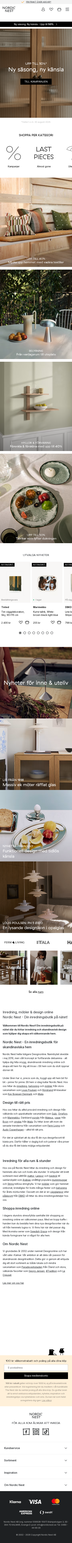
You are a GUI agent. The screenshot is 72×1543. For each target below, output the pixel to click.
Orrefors (62, 1113)
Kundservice (12, 1448)
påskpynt (8, 1195)
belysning (33, 1086)
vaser (58, 1117)
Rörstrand (47, 1090)
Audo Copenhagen (13, 1129)
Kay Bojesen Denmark (20, 1094)
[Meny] (67, 9)
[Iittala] (43, 942)
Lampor (39, 1175)
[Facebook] (26, 1431)
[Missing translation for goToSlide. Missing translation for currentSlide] (20, 633)
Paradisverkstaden (32, 1267)
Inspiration (10, 1472)
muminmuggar (59, 1179)
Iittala (40, 1094)
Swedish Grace (38, 1231)
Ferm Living (54, 1125)
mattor (30, 1175)
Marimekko (14, 1117)
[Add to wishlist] (20, 622)
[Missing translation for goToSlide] (24, 633)
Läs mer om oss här (13, 1283)
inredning (22, 1086)
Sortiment (10, 1460)
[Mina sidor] (43, 9)
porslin (36, 1117)
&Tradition (51, 1271)
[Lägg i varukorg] (27, 622)
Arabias (27, 1179)
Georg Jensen (37, 1271)
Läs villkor (47, 1400)
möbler (48, 1086)
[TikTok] (46, 1431)
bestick (53, 1175)
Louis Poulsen (29, 1090)
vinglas (18, 1121)
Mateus (49, 1117)
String (11, 1183)
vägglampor (56, 1191)
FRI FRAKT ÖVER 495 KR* (38, 1)
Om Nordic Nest (14, 1485)
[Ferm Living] (14, 942)
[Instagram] (36, 1431)
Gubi (54, 1113)
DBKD (22, 1195)
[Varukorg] (59, 9)
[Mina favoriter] (51, 9)
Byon (5, 1121)
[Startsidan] (9, 9)
